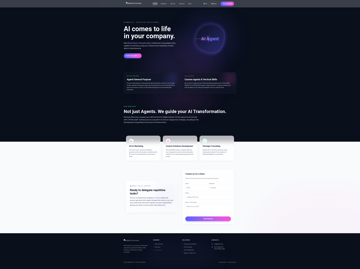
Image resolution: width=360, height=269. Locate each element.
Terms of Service (232, 262)
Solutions (182, 3)
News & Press (159, 244)
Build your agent (131, 56)
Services (172, 3)
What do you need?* (191, 202)
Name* (187, 183)
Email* (187, 193)
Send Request (208, 219)
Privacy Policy (222, 262)
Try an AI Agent (227, 3)
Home (155, 3)
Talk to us (214, 3)
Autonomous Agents (190, 244)
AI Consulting (188, 247)
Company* (212, 183)
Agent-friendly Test (190, 253)
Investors (157, 247)
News (190, 3)
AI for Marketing (189, 250)
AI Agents (163, 3)
